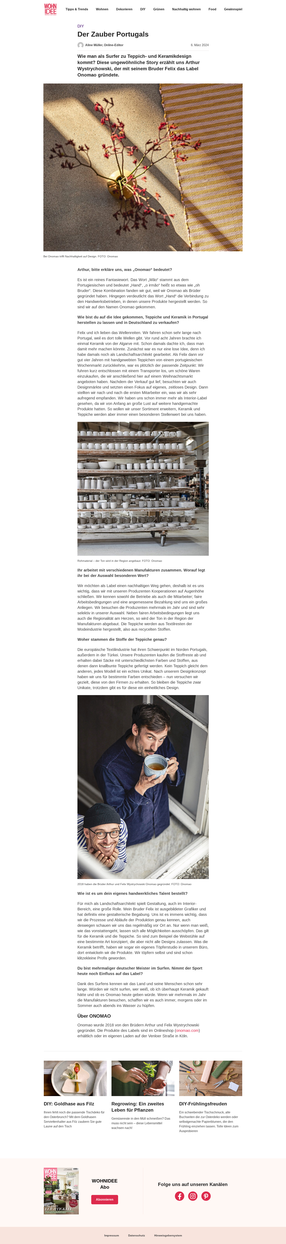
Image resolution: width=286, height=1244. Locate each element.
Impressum (111, 1235)
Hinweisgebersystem (168, 1235)
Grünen (158, 9)
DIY (143, 9)
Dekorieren (124, 9)
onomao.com (187, 1030)
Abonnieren (104, 1199)
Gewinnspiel (233, 9)
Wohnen (102, 9)
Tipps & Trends (77, 9)
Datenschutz (136, 1235)
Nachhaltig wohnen (186, 9)
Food (212, 9)
